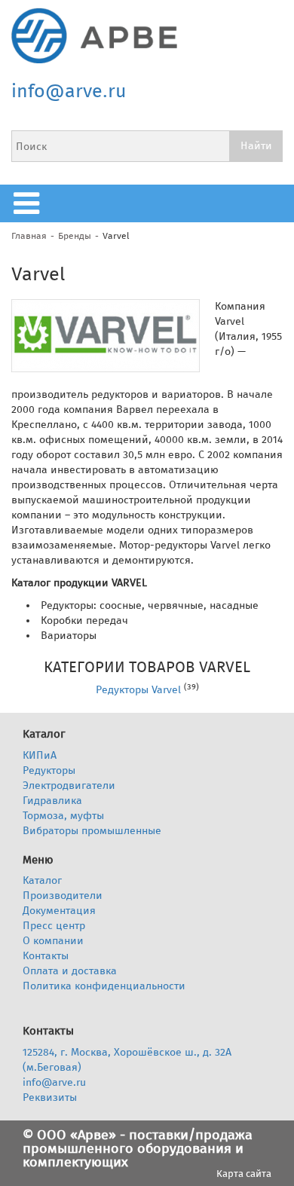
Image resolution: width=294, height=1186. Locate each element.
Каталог (42, 880)
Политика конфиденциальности (104, 986)
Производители (63, 895)
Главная (29, 236)
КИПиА (40, 755)
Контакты (46, 955)
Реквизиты (50, 1097)
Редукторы (49, 770)
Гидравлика (52, 800)
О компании (53, 940)
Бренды (74, 236)
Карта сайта (243, 1173)
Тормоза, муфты (63, 815)
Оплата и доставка (70, 970)
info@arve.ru (69, 91)
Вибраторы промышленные (92, 830)
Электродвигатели (69, 785)
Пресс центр (54, 925)
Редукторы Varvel (138, 689)
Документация (59, 910)
